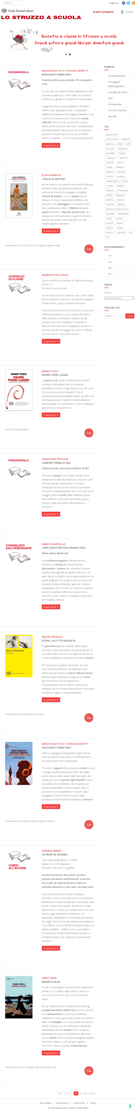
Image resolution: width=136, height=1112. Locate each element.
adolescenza (112, 139)
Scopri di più (49, 145)
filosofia (9, 714)
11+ (110, 255)
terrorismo (49, 820)
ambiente (126, 139)
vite (107, 237)
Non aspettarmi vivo (65, 72)
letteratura (122, 190)
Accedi (129, 11)
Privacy (93, 1103)
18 (109, 274)
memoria (120, 195)
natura (18, 429)
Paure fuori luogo (55, 373)
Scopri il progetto (103, 11)
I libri (110, 98)
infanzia (110, 190)
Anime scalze (51, 979)
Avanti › (93, 1093)
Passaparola (114, 104)
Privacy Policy (62, 1103)
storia (120, 228)
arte (129, 144)
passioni (110, 204)
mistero (109, 200)
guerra (109, 186)
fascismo (121, 172)
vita (130, 232)
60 (66, 1093)
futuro (124, 181)
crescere (123, 158)
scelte (109, 218)
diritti (120, 163)
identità (120, 186)
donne (109, 167)
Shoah (119, 223)
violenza (121, 232)
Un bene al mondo (55, 852)
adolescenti (11, 245)
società (109, 228)
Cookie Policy (79, 1103)
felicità (109, 177)
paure (26, 429)
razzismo (110, 214)
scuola (109, 223)
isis (19, 820)
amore (120, 144)
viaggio (109, 232)
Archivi (107, 292)
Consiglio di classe (118, 92)
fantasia (109, 172)
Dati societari (45, 1103)
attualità (110, 149)
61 (71, 1093)
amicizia (109, 144)
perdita (120, 204)
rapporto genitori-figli (49, 245)
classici (122, 153)
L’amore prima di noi (56, 460)
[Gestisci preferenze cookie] (130, 1106)
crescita (21, 245)
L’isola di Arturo (53, 176)
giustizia (18, 714)
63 (81, 1093)
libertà (109, 195)
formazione (32, 245)
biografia (110, 153)
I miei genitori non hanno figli (64, 545)
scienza (119, 218)
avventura (122, 149)
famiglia (30, 1067)
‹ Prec (59, 1093)
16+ (110, 268)
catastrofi (9, 429)
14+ (110, 262)
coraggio (110, 158)
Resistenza (124, 214)
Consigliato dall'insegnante (116, 84)
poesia (40, 714)
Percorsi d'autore (117, 110)
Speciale (112, 116)
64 (86, 1093)
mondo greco (29, 714)
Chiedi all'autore (116, 75)
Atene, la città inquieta (58, 638)
